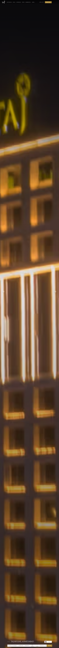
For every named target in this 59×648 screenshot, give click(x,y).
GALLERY (49, 641)
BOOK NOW (49, 645)
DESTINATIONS (9, 2)
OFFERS (23, 2)
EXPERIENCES (18, 2)
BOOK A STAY (48, 2)
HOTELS (14, 2)
